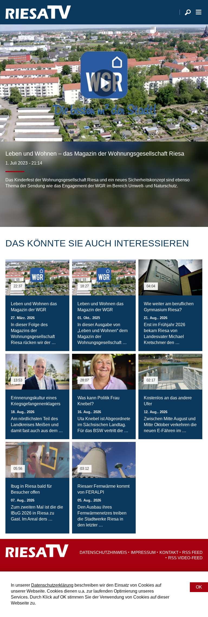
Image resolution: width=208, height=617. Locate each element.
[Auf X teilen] (21, 205)
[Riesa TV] (38, 12)
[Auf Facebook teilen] (10, 205)
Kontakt (169, 552)
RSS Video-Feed (185, 557)
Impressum (143, 552)
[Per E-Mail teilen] (44, 205)
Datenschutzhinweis (103, 552)
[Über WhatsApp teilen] (33, 205)
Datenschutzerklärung (52, 585)
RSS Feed (192, 552)
